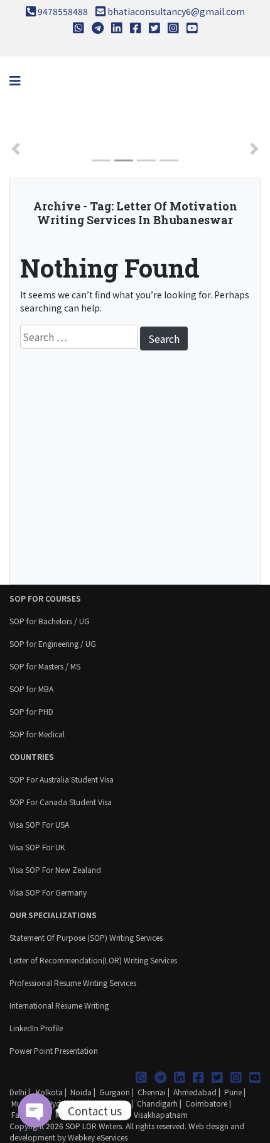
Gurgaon (114, 1091)
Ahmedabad (195, 1091)
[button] (15, 148)
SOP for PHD (31, 711)
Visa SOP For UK (37, 847)
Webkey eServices (97, 1137)
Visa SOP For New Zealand (55, 869)
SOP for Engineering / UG (52, 643)
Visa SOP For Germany (48, 892)
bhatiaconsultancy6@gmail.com (176, 11)
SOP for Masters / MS (44, 666)
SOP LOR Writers (93, 1125)
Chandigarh (157, 1103)
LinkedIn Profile (36, 1027)
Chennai (152, 1091)
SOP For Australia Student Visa (61, 779)
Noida (81, 1091)
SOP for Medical (37, 734)
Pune (233, 1091)
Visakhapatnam (161, 1114)
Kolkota (48, 1091)
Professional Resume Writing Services (72, 982)
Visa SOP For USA (39, 824)
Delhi (17, 1091)
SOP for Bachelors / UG (49, 620)
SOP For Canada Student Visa (60, 801)
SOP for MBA (31, 688)
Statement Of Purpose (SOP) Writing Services (86, 937)
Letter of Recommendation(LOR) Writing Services (93, 960)
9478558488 (63, 11)
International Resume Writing (59, 1005)
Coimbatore (206, 1103)
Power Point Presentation (53, 1050)
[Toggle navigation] (15, 80)
